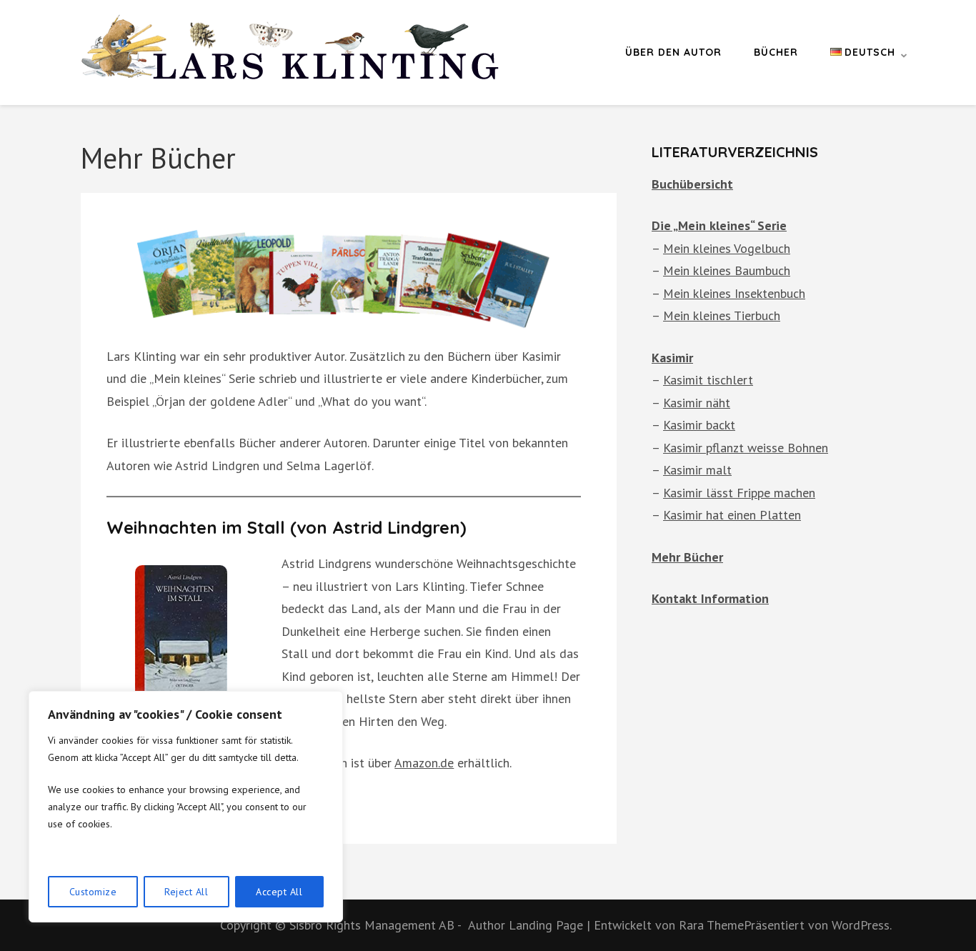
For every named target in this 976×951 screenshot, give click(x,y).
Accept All (279, 891)
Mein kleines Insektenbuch (734, 293)
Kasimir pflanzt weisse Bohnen (745, 447)
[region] (186, 806)
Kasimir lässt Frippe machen (739, 492)
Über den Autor (673, 52)
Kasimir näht (696, 402)
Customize (93, 891)
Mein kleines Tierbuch (721, 315)
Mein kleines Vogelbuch (726, 248)
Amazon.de (424, 763)
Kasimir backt (699, 425)
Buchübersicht (692, 184)
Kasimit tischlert (708, 380)
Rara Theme (711, 925)
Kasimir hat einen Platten (732, 515)
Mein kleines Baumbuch (726, 270)
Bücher (776, 52)
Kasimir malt (697, 470)
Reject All (186, 891)
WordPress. (862, 925)
